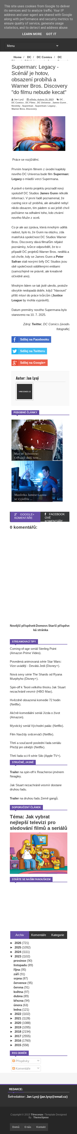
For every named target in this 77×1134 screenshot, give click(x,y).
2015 (18, 1045)
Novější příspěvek (22, 625)
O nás (27, 1127)
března (19, 1000)
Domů (15, 1127)
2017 (18, 1036)
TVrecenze (37, 1114)
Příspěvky (22, 1061)
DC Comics (17, 102)
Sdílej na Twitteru (32, 351)
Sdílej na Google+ (33, 362)
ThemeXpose (41, 1117)
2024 (18, 952)
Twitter (36, 324)
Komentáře (22, 1068)
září (17, 974)
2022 (18, 1014)
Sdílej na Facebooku (34, 339)
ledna (18, 1009)
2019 (18, 1027)
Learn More (32, 34)
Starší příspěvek (59, 625)
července (20, 983)
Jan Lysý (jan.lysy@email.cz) (47, 1096)
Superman (27, 106)
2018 (18, 1031)
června (19, 987)
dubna (18, 996)
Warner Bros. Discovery (24, 109)
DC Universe (44, 102)
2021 (18, 1018)
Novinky (15, 106)
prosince (20, 960)
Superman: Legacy (45, 106)
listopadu (21, 965)
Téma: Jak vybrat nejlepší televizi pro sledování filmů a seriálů (38, 822)
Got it (51, 34)
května (19, 992)
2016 (18, 1040)
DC (61, 99)
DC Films (30, 102)
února (18, 1005)
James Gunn (59, 102)
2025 (18, 947)
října (17, 969)
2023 (18, 956)
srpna (18, 978)
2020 (18, 1023)
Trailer (14, 772)
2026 (18, 943)
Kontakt (41, 1127)
